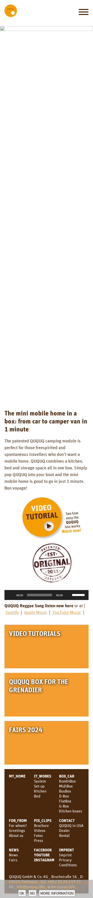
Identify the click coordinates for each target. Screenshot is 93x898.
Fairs (13, 859)
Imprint (66, 849)
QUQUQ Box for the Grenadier (38, 685)
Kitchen (40, 791)
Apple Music (35, 612)
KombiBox (67, 781)
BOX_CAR (66, 776)
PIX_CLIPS (43, 820)
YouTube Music (66, 612)
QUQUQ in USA (71, 825)
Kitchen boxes (70, 810)
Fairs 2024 (25, 729)
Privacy (65, 859)
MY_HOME (17, 776)
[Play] (10, 595)
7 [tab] (67, 393)
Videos (39, 830)
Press (38, 840)
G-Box (64, 805)
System (40, 781)
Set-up (39, 786)
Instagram (44, 859)
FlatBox (65, 800)
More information (56, 893)
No (32, 893)
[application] (46, 595)
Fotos (38, 835)
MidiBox (66, 786)
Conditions (68, 864)
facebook (43, 849)
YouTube (42, 854)
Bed (37, 796)
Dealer (64, 830)
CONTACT (67, 820)
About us (16, 835)
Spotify (12, 612)
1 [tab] (26, 393)
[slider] (79, 594)
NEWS (14, 849)
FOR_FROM (18, 820)
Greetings (17, 830)
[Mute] (68, 595)
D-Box (64, 796)
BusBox (65, 791)
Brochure (41, 825)
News (13, 854)
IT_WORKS (42, 776)
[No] (86, 889)
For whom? (18, 825)
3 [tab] (40, 393)
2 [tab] (33, 393)
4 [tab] (47, 393)
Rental (64, 835)
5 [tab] (54, 393)
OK (22, 893)
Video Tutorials (35, 633)
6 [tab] (60, 393)
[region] (46, 213)
